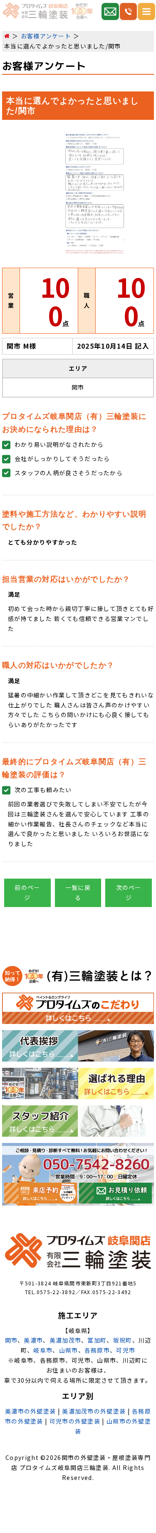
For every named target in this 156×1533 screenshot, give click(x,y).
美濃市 (33, 1340)
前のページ (27, 892)
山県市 (68, 1350)
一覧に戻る (78, 892)
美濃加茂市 (66, 1340)
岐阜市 (42, 1350)
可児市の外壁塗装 (75, 1421)
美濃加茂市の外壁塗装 (94, 1411)
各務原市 (97, 1350)
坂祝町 (122, 1340)
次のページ (128, 892)
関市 (11, 1340)
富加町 (96, 1340)
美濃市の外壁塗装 (30, 1411)
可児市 (125, 1350)
